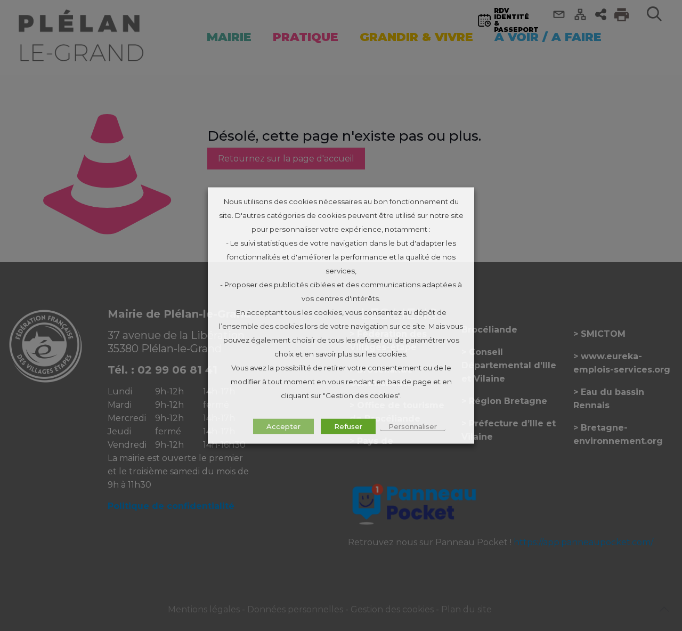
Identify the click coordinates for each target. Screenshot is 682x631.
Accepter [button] (283, 426)
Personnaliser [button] (412, 426)
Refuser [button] (348, 426)
